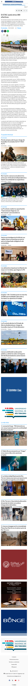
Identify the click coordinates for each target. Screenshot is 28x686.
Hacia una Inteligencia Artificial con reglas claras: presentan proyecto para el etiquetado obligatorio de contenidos (13, 240)
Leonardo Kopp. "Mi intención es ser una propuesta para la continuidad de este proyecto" (14, 428)
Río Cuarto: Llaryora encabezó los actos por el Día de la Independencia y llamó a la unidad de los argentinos (14, 177)
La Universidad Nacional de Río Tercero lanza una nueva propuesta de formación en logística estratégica (14, 478)
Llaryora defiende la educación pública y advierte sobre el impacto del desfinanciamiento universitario (13, 354)
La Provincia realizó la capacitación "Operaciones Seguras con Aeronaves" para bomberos (13, 211)
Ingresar (15, 667)
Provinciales (4, 28)
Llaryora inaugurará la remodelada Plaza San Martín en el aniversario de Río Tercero (13, 528)
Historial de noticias (14, 659)
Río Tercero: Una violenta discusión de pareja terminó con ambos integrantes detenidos (13, 503)
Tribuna (19, 28)
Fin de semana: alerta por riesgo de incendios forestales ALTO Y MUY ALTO (13, 142)
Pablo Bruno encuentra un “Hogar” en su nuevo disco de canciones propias (13, 453)
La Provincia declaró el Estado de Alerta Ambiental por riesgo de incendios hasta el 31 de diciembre (12, 325)
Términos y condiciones (14, 662)
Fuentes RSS (14, 664)
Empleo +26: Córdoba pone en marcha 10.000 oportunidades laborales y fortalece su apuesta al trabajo (14, 296)
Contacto (14, 657)
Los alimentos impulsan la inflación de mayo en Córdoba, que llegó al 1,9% (14, 269)
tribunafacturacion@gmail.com (14, 676)
